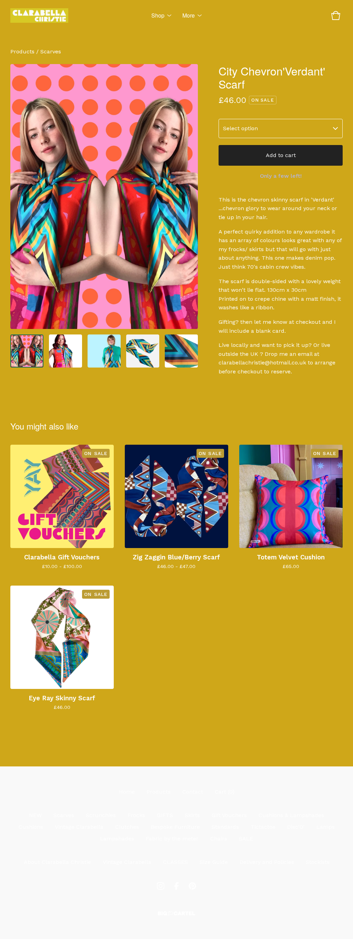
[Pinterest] (192, 886)
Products (22, 51)
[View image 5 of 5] (181, 351)
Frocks (136, 815)
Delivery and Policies (267, 862)
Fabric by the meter (172, 838)
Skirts (192, 815)
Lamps (325, 827)
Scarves (50, 51)
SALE (246, 838)
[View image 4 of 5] (142, 351)
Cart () (224, 791)
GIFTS (165, 815)
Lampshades (117, 838)
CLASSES (175, 862)
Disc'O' (296, 827)
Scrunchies (101, 815)
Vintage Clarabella (79, 827)
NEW (35, 815)
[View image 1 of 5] (26, 351)
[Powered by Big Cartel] (176, 913)
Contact (192, 791)
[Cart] (336, 15)
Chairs (218, 838)
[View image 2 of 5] (65, 351)
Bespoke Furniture (175, 827)
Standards (225, 827)
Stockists (318, 862)
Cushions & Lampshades (291, 815)
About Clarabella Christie (57, 862)
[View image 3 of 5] (104, 351)
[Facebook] (176, 886)
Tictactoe (263, 827)
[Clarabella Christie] (39, 15)
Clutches (127, 827)
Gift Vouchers (229, 815)
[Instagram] (160, 886)
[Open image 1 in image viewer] (104, 196)
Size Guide (214, 862)
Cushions (31, 827)
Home (127, 791)
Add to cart (281, 155)
